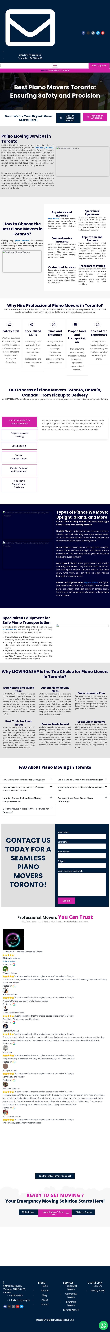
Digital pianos (91, 582)
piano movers (22, 240)
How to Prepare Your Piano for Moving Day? (24, 779)
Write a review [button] (9, 961)
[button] (27, 779)
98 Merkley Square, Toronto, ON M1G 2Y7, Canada (14, 1288)
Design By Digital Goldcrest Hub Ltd (55, 1319)
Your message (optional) (70, 871)
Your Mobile (64, 851)
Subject (61, 861)
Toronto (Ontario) (44, 147)
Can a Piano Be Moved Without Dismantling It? (80, 779)
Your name (63, 832)
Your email (63, 841)
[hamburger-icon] (55, 65)
